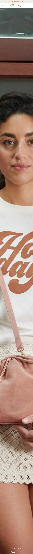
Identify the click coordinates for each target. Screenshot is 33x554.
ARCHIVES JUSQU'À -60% (16, 1)
